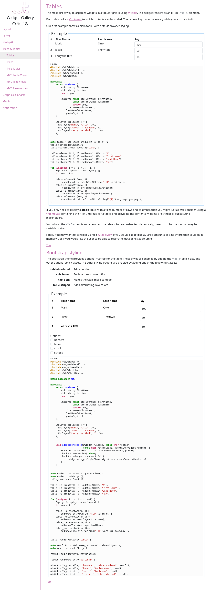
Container (75, 19)
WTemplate (53, 214)
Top (48, 245)
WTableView (105, 235)
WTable (132, 13)
